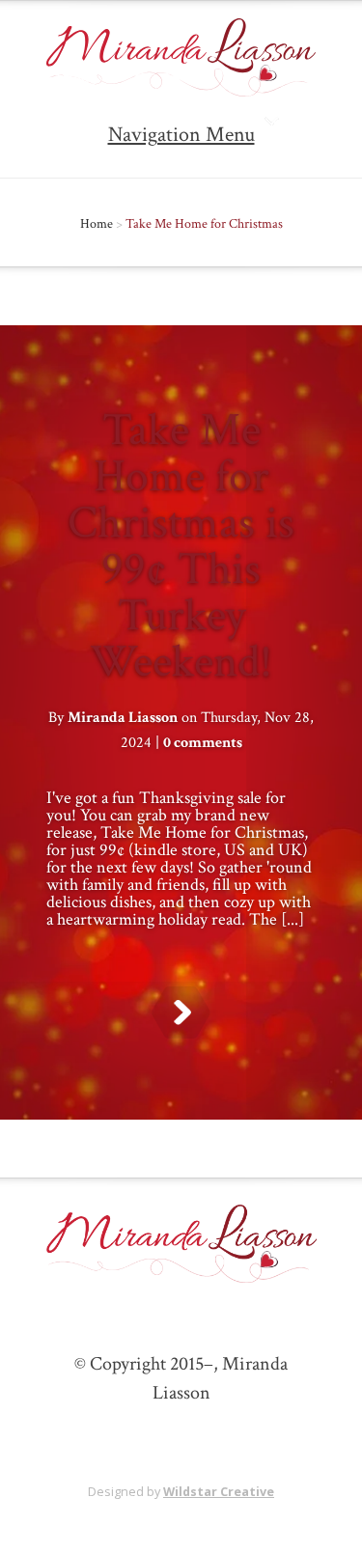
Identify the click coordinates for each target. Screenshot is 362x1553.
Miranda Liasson (123, 717)
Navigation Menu (181, 135)
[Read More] (181, 1012)
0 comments (202, 743)
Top (340, 1526)
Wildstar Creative (218, 1492)
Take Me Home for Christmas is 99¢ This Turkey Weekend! (181, 546)
